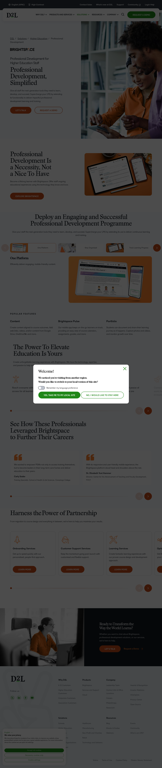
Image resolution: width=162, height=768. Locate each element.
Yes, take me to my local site (59, 395)
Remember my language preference (62, 388)
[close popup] (124, 368)
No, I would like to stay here (102, 395)
